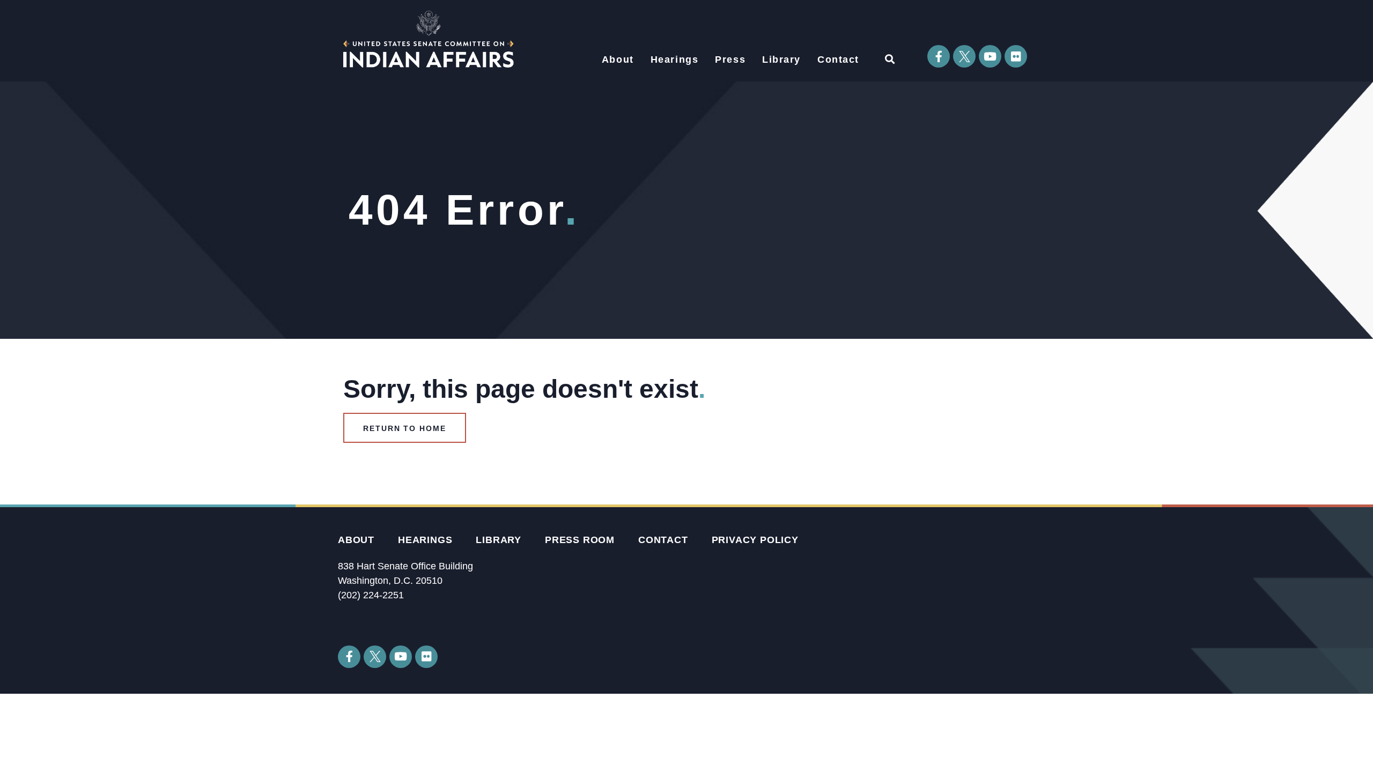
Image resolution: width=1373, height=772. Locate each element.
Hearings (675, 59)
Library (781, 59)
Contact (838, 59)
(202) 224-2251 (371, 595)
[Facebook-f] (938, 56)
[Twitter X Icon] (964, 56)
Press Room (580, 540)
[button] (889, 59)
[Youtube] (990, 56)
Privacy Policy (755, 540)
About (618, 59)
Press (730, 59)
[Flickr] (1016, 56)
